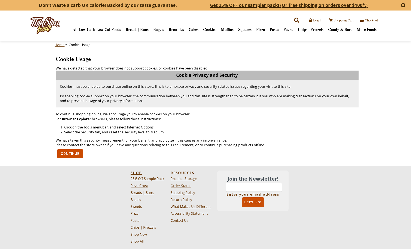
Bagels (158, 29)
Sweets (136, 206)
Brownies (176, 29)
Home (59, 44)
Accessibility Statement (189, 213)
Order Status (181, 185)
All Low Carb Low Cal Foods (97, 29)
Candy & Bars (340, 29)
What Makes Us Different (191, 206)
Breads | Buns (137, 29)
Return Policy (181, 199)
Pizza (260, 29)
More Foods (367, 29)
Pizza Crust (139, 185)
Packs (288, 29)
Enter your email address (252, 194)
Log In (317, 20)
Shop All (137, 241)
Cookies (209, 29)
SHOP (136, 173)
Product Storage (184, 178)
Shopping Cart (343, 20)
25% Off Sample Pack (147, 178)
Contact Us (179, 220)
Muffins (227, 29)
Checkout (371, 20)
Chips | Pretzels (310, 29)
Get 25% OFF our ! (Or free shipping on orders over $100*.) (289, 5)
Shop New (139, 234)
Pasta (274, 29)
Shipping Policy (183, 192)
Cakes (193, 29)
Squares (245, 29)
